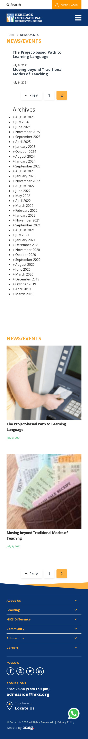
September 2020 (28, 259)
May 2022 (22, 195)
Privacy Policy (66, 722)
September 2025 (28, 136)
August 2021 (25, 230)
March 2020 (24, 274)
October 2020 (25, 254)
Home (11, 35)
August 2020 (25, 264)
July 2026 (22, 122)
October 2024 (25, 151)
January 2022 (25, 215)
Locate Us (25, 708)
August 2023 (25, 171)
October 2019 (25, 284)
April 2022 (23, 200)
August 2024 (25, 156)
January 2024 (25, 161)
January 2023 (25, 176)
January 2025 (25, 146)
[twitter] (30, 671)
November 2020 (27, 249)
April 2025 (23, 141)
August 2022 (25, 186)
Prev (33, 95)
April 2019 (23, 289)
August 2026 (25, 117)
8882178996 (16, 689)
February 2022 (26, 210)
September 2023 (28, 166)
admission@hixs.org (28, 694)
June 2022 (22, 191)
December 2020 (27, 245)
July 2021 (22, 235)
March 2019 (24, 294)
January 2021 (25, 240)
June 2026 (22, 127)
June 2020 (22, 269)
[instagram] (20, 671)
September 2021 (28, 225)
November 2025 (27, 132)
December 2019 (27, 279)
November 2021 (27, 220)
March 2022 (24, 205)
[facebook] (10, 671)
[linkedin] (40, 671)
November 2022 (27, 181)
